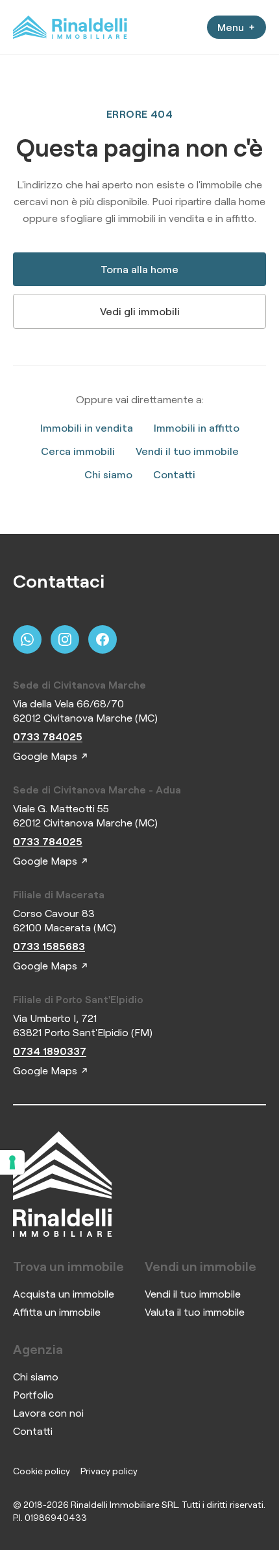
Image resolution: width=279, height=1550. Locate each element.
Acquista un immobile (63, 1293)
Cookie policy (41, 1470)
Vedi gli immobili (140, 311)
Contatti (174, 474)
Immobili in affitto (196, 427)
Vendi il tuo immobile (187, 451)
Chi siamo (108, 474)
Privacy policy (109, 1470)
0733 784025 (47, 736)
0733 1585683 (49, 946)
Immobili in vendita (86, 427)
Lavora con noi (48, 1412)
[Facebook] (102, 639)
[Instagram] (65, 639)
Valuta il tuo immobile (195, 1311)
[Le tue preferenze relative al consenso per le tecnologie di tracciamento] (12, 1162)
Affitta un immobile (57, 1311)
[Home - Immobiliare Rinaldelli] (70, 27)
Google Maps (45, 755)
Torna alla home (139, 269)
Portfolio (33, 1394)
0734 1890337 (49, 1051)
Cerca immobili (78, 451)
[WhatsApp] (27, 639)
